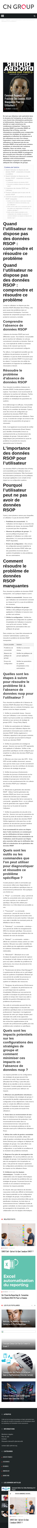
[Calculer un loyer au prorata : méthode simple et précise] (6, 1498)
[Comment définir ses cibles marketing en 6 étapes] (6, 1489)
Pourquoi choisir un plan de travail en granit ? (16, 1345)
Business (13, 1516)
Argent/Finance (7, 1457)
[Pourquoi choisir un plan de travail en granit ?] (18, 1340)
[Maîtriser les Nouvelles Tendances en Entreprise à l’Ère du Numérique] (18, 1318)
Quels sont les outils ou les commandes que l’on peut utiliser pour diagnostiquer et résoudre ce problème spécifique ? (19, 208)
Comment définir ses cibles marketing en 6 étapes (23, 1489)
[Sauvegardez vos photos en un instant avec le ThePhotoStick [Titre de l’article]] (18, 1365)
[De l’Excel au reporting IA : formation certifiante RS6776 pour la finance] (18, 1273)
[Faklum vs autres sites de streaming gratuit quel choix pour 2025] (18, 1391)
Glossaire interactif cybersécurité (12, 1441)
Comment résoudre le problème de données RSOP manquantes (19, 198)
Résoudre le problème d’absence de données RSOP (18, 185)
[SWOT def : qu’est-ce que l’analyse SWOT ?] (22, 1505)
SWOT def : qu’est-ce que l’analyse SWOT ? (19, 1521)
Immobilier (6, 1471)
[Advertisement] (18, 42)
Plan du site (5, 1436)
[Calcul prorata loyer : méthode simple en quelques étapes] (6, 1514)
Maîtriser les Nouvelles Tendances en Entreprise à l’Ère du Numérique (16, 1322)
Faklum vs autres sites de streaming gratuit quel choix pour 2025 (16, 1397)
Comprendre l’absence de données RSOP (17, 182)
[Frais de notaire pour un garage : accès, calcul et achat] (6, 1505)
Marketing (6, 1475)
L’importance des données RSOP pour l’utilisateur (17, 189)
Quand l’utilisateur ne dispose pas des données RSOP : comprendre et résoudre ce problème (18, 172)
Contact (4, 1439)
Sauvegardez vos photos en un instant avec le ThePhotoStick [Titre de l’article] (18, 1373)
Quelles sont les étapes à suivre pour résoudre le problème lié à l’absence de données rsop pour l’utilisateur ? (19, 202)
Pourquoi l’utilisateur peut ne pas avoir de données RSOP (18, 193)
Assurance (6, 1461)
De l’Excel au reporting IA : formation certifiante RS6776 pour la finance (15, 1296)
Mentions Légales (7, 1434)
